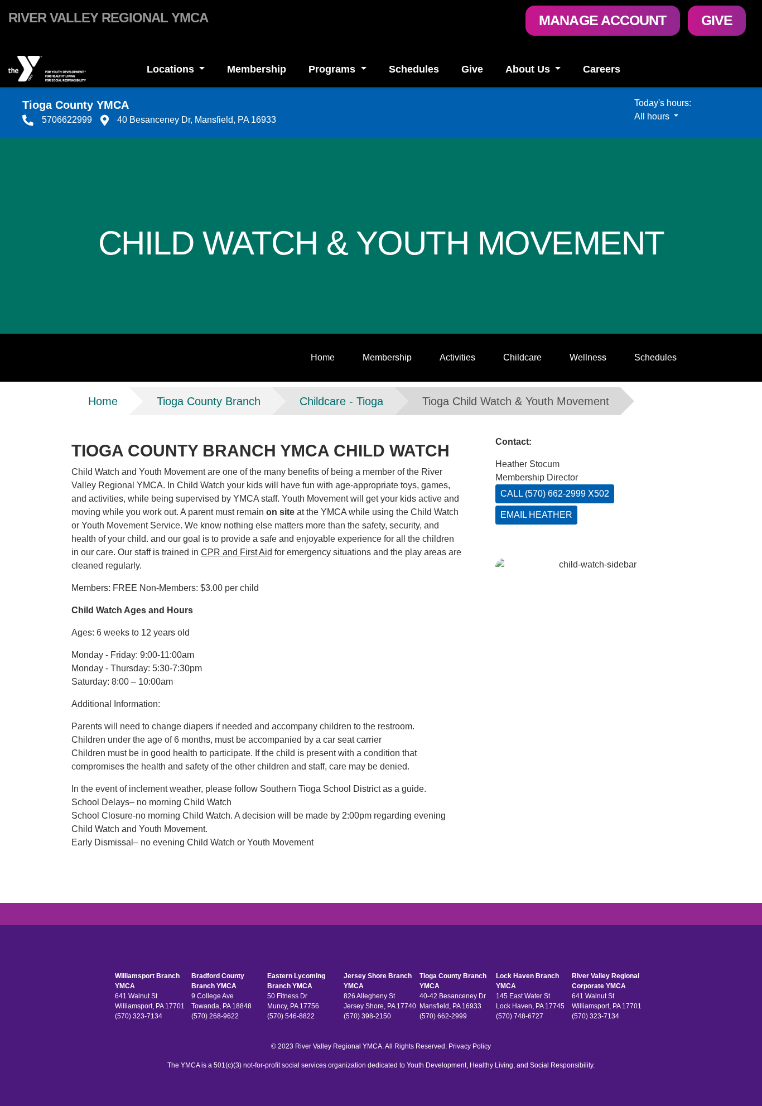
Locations (172, 69)
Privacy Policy (469, 1046)
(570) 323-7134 (138, 1016)
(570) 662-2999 (443, 1016)
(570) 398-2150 (367, 1016)
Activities (457, 357)
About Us (529, 69)
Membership (256, 69)
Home (323, 357)
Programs (333, 69)
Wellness (588, 357)
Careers (601, 69)
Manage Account (602, 20)
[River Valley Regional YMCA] (63, 68)
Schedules (414, 69)
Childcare (522, 357)
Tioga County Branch (209, 401)
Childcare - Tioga (341, 401)
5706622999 (67, 119)
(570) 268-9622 (215, 1016)
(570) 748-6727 (519, 1016)
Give (716, 20)
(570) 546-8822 (291, 1016)
